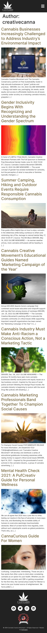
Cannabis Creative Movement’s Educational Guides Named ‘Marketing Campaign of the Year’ (23, 260)
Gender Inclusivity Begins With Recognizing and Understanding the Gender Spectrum (18, 111)
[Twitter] (20, 608)
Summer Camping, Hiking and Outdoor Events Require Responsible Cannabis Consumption (21, 189)
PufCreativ (24, 629)
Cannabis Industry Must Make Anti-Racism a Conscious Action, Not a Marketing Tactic (23, 336)
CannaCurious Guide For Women (20, 538)
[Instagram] (26, 608)
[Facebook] (13, 608)
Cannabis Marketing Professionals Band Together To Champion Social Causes (22, 402)
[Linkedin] (33, 608)
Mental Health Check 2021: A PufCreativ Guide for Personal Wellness (20, 477)
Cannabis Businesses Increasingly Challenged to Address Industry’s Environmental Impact (23, 36)
